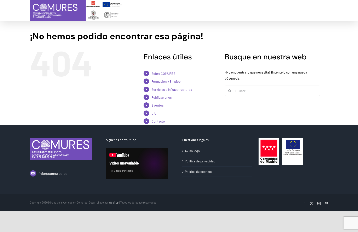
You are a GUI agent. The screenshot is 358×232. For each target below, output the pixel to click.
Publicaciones (161, 97)
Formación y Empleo (166, 81)
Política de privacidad (200, 161)
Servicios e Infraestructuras (171, 89)
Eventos (157, 105)
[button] (321, 9)
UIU (153, 113)
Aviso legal (193, 151)
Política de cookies (198, 171)
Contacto (158, 121)
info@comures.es (53, 173)
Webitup (114, 202)
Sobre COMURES (163, 73)
